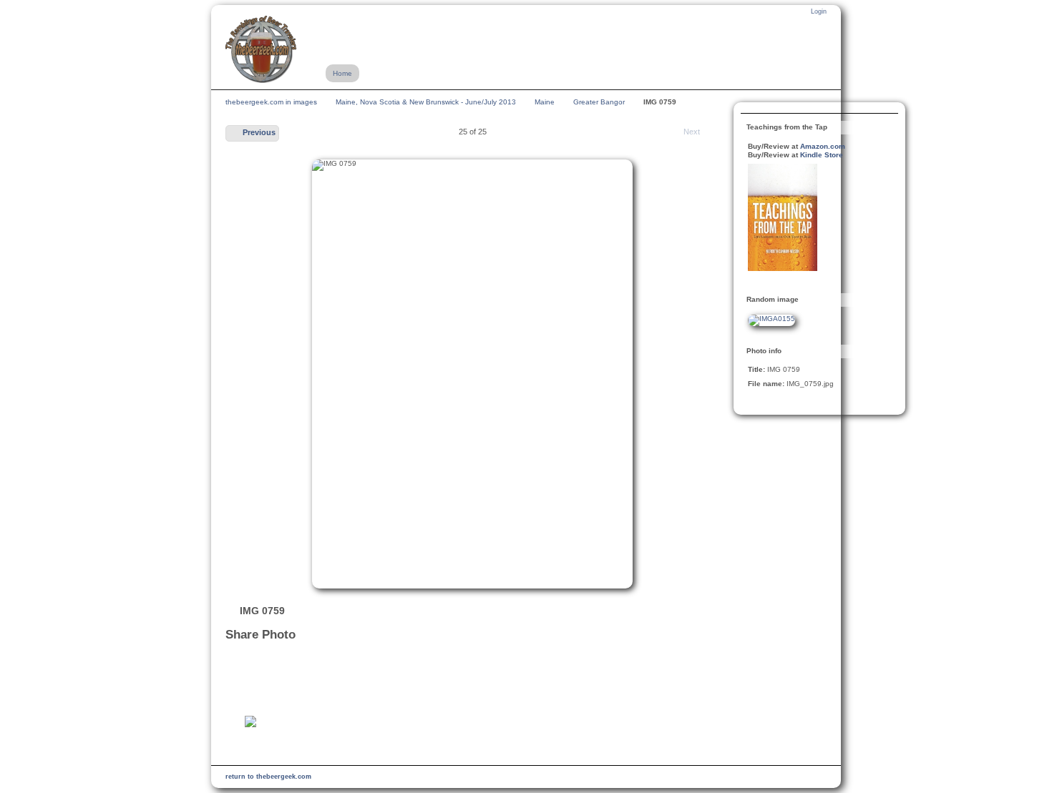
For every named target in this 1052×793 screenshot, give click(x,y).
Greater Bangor (599, 102)
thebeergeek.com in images (271, 102)
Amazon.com (822, 146)
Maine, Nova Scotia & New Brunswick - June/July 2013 (426, 102)
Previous (259, 132)
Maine (545, 102)
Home (342, 73)
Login (819, 11)
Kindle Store (821, 155)
